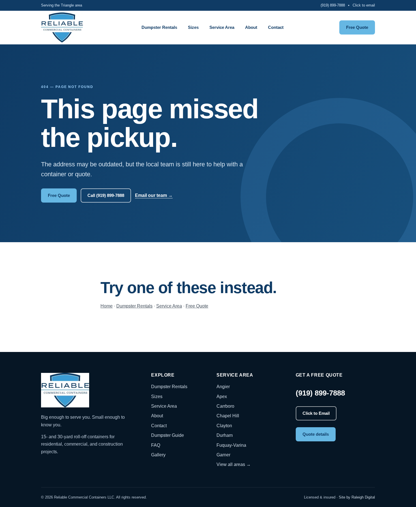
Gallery (158, 454)
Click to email (364, 5)
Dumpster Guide (167, 435)
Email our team (154, 195)
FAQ (155, 445)
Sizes (193, 27)
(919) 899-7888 (333, 5)
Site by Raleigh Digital (357, 497)
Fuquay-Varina (231, 445)
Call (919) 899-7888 (105, 195)
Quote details (316, 434)
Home (106, 306)
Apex (221, 396)
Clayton (224, 425)
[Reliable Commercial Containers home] (62, 27)
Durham (224, 435)
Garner (223, 454)
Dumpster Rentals (159, 27)
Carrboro (225, 406)
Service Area (221, 27)
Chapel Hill (227, 415)
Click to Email (316, 413)
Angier (223, 386)
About (251, 27)
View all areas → (233, 464)
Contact (276, 27)
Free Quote (357, 27)
